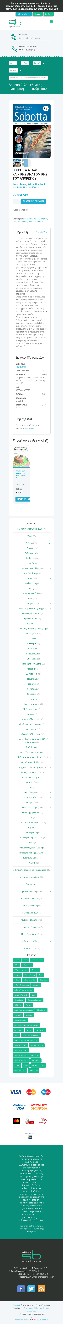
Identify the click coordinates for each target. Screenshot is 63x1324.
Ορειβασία (31, 782)
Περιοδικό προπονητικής (31, 1035)
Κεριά (33, 995)
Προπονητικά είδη (37, 1045)
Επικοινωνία (32, 659)
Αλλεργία (32, 639)
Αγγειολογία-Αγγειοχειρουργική (32, 629)
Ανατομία (13, 70)
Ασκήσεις (18, 975)
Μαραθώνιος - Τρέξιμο (31, 762)
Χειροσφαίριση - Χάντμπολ (31, 838)
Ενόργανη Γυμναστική (31, 613)
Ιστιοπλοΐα (31, 714)
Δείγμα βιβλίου (41, 232)
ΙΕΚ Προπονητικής (31, 709)
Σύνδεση (48, 14)
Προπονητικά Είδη (29, 891)
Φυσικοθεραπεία (20, 222)
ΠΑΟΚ (16, 1035)
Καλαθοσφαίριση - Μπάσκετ (30, 724)
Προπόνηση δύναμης (21, 1050)
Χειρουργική (32, 694)
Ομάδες (29, 1030)
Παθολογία (32, 679)
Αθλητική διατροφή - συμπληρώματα (29, 870)
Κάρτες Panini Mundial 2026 (29, 529)
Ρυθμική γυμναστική (31, 812)
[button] (46, 108)
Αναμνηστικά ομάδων (29, 877)
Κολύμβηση (31, 747)
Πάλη (31, 787)
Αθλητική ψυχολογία (21, 970)
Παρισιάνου (21, 367)
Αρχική (13, 63)
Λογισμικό (30, 884)
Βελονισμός (32, 649)
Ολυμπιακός (18, 1030)
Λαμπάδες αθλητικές (30, 920)
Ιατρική (37, 63)
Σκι (31, 817)
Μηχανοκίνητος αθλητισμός (31, 767)
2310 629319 (27, 50)
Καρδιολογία (32, 669)
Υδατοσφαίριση (31, 833)
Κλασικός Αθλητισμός (30, 734)
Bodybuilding (31, 583)
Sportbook (16, 1305)
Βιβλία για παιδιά (30, 593)
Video (29, 536)
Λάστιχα (28, 1005)
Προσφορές (36, 1060)
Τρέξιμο (17, 1065)
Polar (16, 965)
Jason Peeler (19, 184)
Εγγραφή (38, 14)
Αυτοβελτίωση (30, 573)
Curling (31, 588)
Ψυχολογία (30, 863)
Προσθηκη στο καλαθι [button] (27, 499)
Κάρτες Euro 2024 (30, 913)
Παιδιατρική (32, 684)
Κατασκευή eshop (22, 1320)
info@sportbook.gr (46, 1277)
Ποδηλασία (31, 802)
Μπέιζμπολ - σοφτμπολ (31, 772)
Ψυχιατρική (32, 699)
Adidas (17, 960)
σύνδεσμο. (30, 428)
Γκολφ (31, 598)
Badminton (31, 558)
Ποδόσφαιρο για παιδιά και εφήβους (26, 1040)
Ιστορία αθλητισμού (30, 719)
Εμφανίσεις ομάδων (30, 898)
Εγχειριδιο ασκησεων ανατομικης (21, 474)
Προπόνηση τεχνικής (21, 1060)
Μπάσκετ (29, 1015)
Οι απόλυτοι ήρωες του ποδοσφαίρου (26, 1025)
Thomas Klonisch (32, 187)
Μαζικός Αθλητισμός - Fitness (30, 757)
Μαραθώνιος (41, 1010)
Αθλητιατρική (27, 965)
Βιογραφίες (43, 980)
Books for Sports (37, 960)
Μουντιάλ (18, 1015)
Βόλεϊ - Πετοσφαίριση (22, 985)
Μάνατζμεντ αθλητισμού (31, 752)
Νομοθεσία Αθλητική (31, 777)
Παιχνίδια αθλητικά (30, 934)
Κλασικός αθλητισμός (35, 1000)
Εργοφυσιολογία (31, 618)
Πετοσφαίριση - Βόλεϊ (30, 792)
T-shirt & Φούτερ (30, 948)
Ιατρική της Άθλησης (31, 664)
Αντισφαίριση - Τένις (30, 568)
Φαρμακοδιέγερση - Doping (31, 848)
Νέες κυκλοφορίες (20, 1020)
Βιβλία (24, 63)
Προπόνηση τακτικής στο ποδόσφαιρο (26, 1055)
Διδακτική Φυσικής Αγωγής (31, 608)
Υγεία (26, 1065)
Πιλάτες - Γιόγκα (30, 797)
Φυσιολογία (32, 689)
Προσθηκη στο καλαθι (33, 201)
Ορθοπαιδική (31, 674)
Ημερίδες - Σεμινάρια (30, 927)
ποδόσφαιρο (33, 1070)
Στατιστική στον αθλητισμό (31, 823)
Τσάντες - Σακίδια (29, 941)
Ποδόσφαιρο (30, 553)
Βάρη (30, 578)
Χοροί (31, 843)
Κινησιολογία (30, 729)
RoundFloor (43, 1320)
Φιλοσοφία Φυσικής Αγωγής (31, 853)
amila (25, 960)
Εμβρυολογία (32, 654)
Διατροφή (30, 603)
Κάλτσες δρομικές (29, 906)
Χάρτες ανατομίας (31, 704)
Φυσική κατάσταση (38, 1065)
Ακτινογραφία (32, 634)
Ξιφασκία (31, 548)
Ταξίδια (31, 828)
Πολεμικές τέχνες (30, 807)
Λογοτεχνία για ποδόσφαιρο (24, 1010)
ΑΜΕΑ (31, 563)
